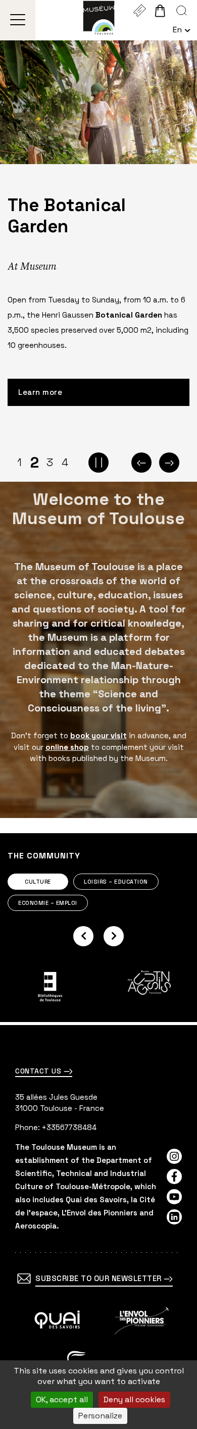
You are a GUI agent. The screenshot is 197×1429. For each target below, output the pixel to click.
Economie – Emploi (47, 902)
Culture (38, 881)
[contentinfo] (98, 1227)
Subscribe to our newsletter (99, 1278)
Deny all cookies (134, 1399)
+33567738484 (69, 1127)
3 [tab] (49, 462)
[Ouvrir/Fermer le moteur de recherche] (181, 11)
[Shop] (160, 11)
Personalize (100, 1415)
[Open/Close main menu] (18, 20)
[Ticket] (139, 11)
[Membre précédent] (83, 936)
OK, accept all (62, 1399)
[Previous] (141, 462)
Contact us (39, 1071)
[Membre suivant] (114, 936)
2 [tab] (34, 462)
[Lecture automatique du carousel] (98, 462)
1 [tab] (19, 462)
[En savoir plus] (57, 1321)
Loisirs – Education (116, 881)
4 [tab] (65, 462)
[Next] (169, 462)
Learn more (40, 392)
